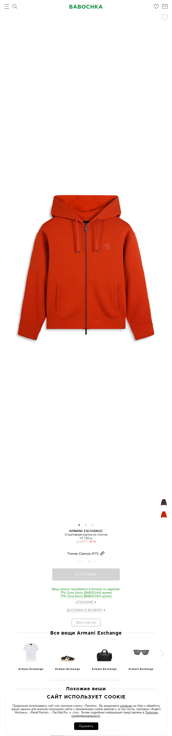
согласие (126, 705)
